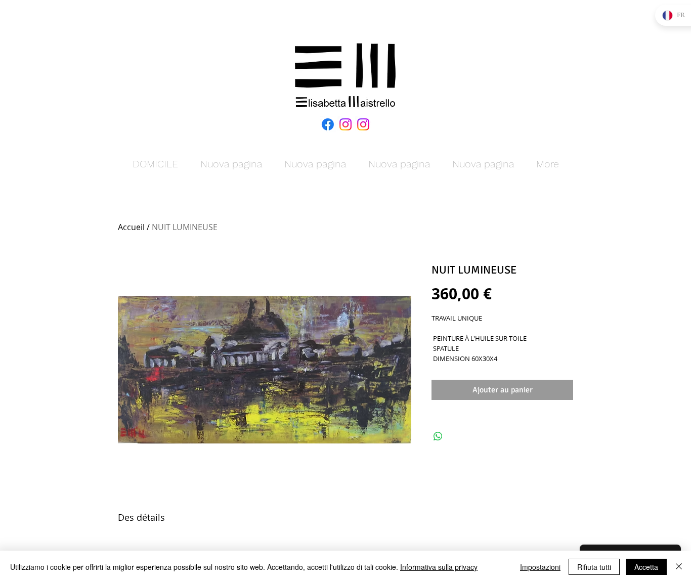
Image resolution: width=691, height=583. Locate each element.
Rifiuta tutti (594, 567)
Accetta (646, 567)
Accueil (131, 227)
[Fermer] (679, 567)
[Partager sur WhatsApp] (438, 436)
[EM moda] (363, 124)
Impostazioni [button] (540, 567)
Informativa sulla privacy (439, 567)
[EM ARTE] (345, 124)
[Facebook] (328, 124)
